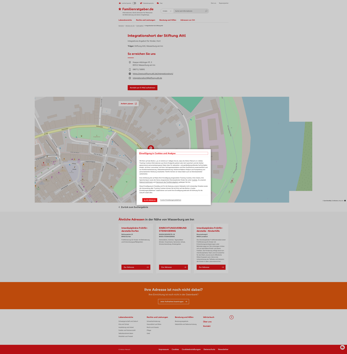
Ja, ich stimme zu (150, 200)
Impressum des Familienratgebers (167, 182)
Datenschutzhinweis (146, 182)
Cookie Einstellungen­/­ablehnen (170, 200)
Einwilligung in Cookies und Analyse (157, 153)
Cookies (194, 180)
